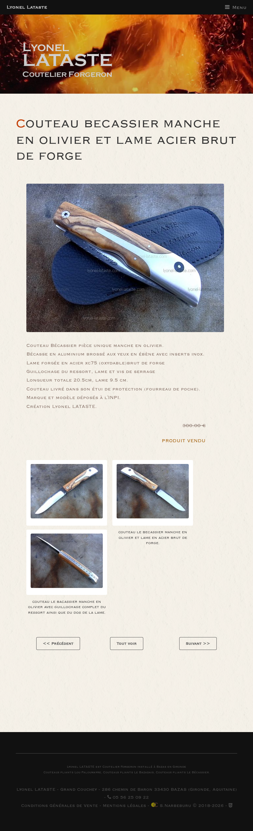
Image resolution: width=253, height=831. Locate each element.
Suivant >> (198, 643)
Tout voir (127, 643)
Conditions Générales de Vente (59, 805)
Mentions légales (124, 805)
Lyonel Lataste (27, 7)
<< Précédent (58, 643)
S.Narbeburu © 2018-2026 (191, 805)
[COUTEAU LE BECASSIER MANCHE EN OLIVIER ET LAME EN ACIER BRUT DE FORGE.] (66, 493)
